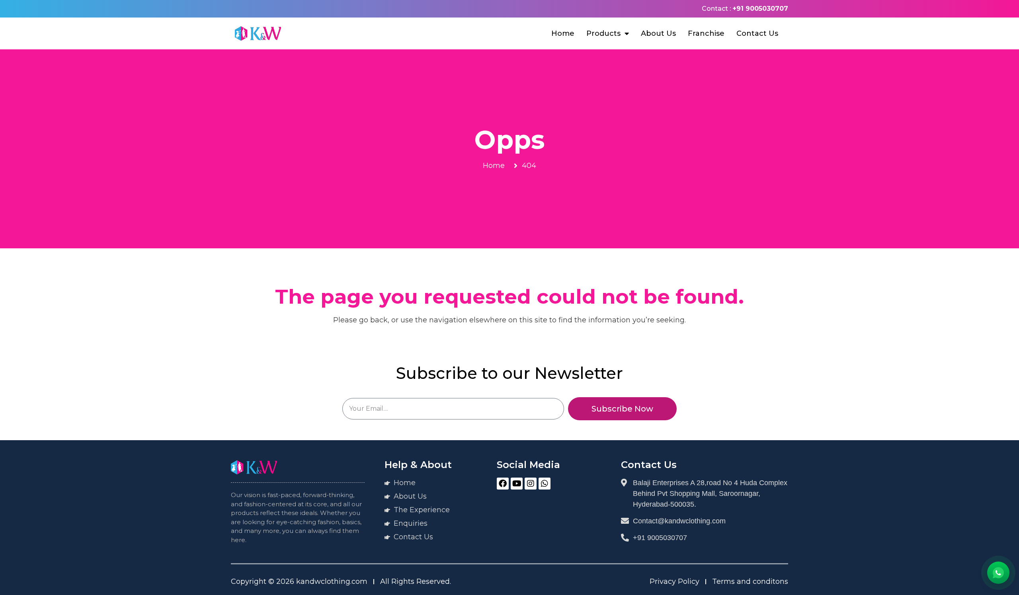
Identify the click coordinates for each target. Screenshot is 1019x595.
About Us (658, 33)
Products (603, 33)
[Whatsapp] (544, 484)
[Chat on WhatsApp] (998, 573)
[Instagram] (531, 484)
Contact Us (757, 33)
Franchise (706, 33)
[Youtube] (517, 484)
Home (562, 33)
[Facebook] (503, 484)
